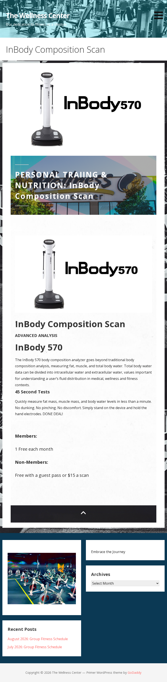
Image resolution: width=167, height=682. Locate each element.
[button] (160, 10)
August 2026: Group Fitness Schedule (38, 638)
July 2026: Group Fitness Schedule (35, 647)
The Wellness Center (38, 15)
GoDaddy (134, 672)
